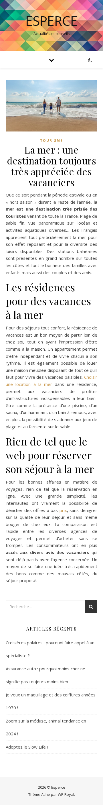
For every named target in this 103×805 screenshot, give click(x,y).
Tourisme (51, 140)
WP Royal (66, 794)
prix (63, 510)
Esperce (51, 20)
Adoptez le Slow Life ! (27, 747)
